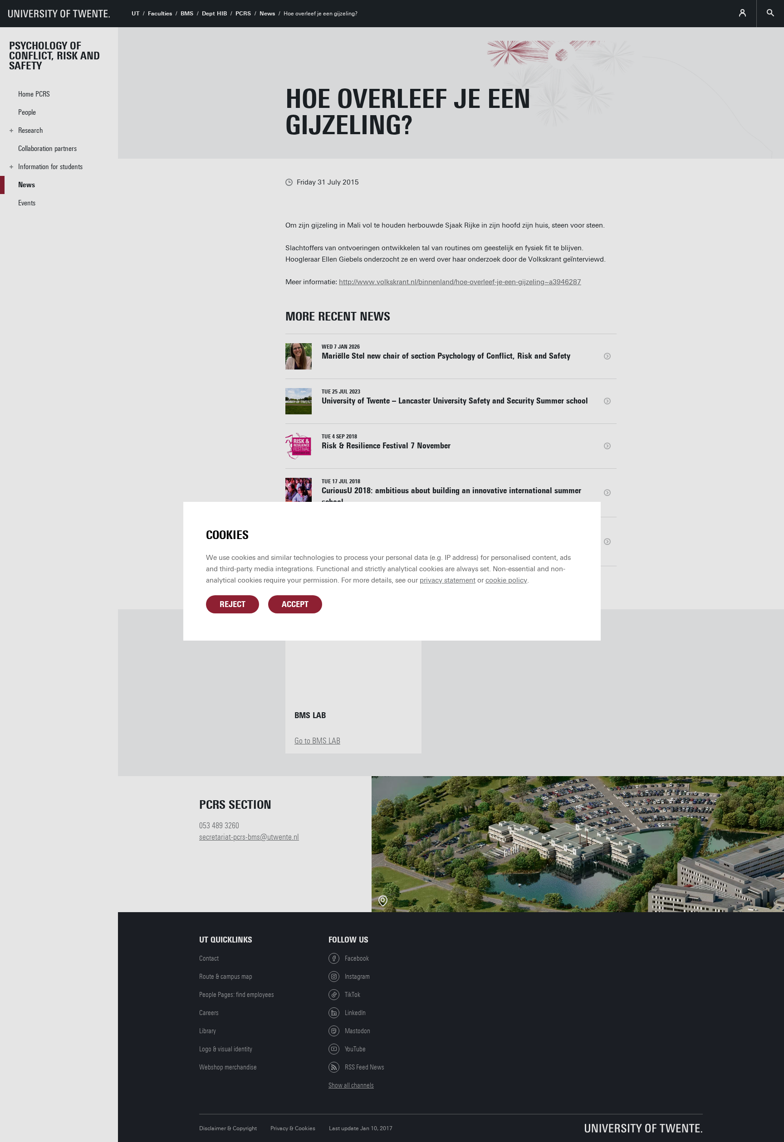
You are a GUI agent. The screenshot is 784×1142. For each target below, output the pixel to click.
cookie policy (506, 580)
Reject (232, 604)
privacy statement (447, 580)
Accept (295, 604)
